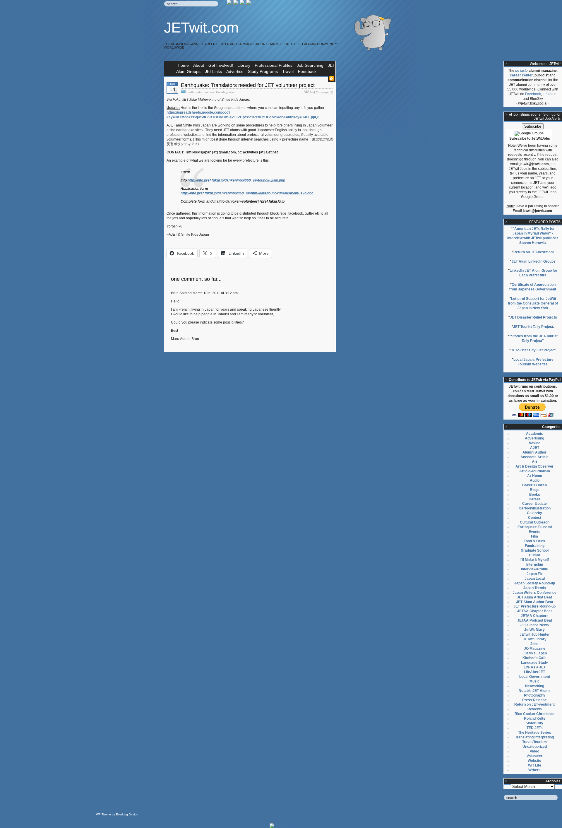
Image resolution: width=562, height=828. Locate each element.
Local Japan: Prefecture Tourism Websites (533, 361)
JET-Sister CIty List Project (533, 350)
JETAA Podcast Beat (534, 620)
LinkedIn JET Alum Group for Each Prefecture (533, 272)
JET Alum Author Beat (534, 602)
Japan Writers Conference (534, 593)
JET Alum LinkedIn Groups (533, 261)
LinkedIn (549, 94)
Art (534, 462)
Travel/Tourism (534, 742)
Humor (534, 555)
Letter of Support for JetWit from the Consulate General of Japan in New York (533, 303)
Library (243, 65)
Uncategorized (226, 92)
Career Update (534, 504)
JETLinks (213, 71)
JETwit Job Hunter (535, 634)
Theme (106, 814)
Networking (534, 686)
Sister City (534, 723)
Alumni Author (534, 452)
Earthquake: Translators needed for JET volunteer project (248, 85)
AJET (534, 448)
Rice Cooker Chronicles (534, 714)
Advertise (235, 71)
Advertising (534, 438)
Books (534, 494)
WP (98, 814)
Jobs (534, 644)
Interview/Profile (534, 569)
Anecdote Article (534, 457)
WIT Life (534, 765)
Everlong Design (127, 814)
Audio (534, 480)
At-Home (534, 476)
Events (534, 532)
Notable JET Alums (535, 691)
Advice (534, 443)
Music (534, 681)
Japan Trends (534, 588)
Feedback (307, 71)
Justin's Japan (534, 653)
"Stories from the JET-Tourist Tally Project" (533, 338)
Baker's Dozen (534, 485)
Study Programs (263, 71)
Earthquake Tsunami (200, 92)
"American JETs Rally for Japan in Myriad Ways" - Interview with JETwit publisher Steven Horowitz (532, 236)
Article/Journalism (534, 471)
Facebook (533, 94)
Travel (288, 71)
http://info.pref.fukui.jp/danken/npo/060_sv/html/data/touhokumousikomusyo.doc (247, 193)
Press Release (534, 700)
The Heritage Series (534, 733)
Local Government (534, 677)
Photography (534, 695)
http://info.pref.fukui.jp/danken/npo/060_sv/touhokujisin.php (236, 180)
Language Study (534, 663)
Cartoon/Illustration (535, 508)
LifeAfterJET (534, 672)
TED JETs (535, 728)
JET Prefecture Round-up (534, 606)
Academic (534, 434)
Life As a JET (535, 667)
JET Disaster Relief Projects (533, 317)
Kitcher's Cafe (534, 658)
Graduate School (535, 550)
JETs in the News (534, 625)
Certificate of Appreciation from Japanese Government (532, 287)
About (198, 65)
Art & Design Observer (534, 466)
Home (183, 65)
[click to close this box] (506, 63)
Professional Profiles (273, 65)
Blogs (534, 490)
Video (534, 751)
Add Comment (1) (321, 92)
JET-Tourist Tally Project (533, 327)
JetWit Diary (534, 630)
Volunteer (534, 756)
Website (534, 761)
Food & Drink (534, 541)
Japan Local (535, 578)
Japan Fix (535, 574)
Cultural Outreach (534, 522)
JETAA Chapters (535, 616)
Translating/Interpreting (534, 737)
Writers (534, 770)
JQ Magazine (534, 648)
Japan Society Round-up (534, 583)
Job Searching (310, 65)
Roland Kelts (534, 718)
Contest (534, 518)
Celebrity (534, 513)
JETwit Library (534, 639)
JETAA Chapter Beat (534, 611)
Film (534, 536)
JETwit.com (201, 27)
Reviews (534, 709)
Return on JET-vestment (533, 252)
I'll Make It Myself (534, 560)
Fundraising (534, 546)
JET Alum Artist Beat (534, 597)
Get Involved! (220, 65)
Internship (534, 564)
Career (534, 499)
